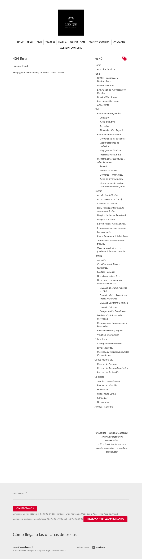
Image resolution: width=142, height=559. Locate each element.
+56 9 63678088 (75, 519)
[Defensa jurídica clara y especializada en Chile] (71, 35)
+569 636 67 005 (55, 519)
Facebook (100, 547)
